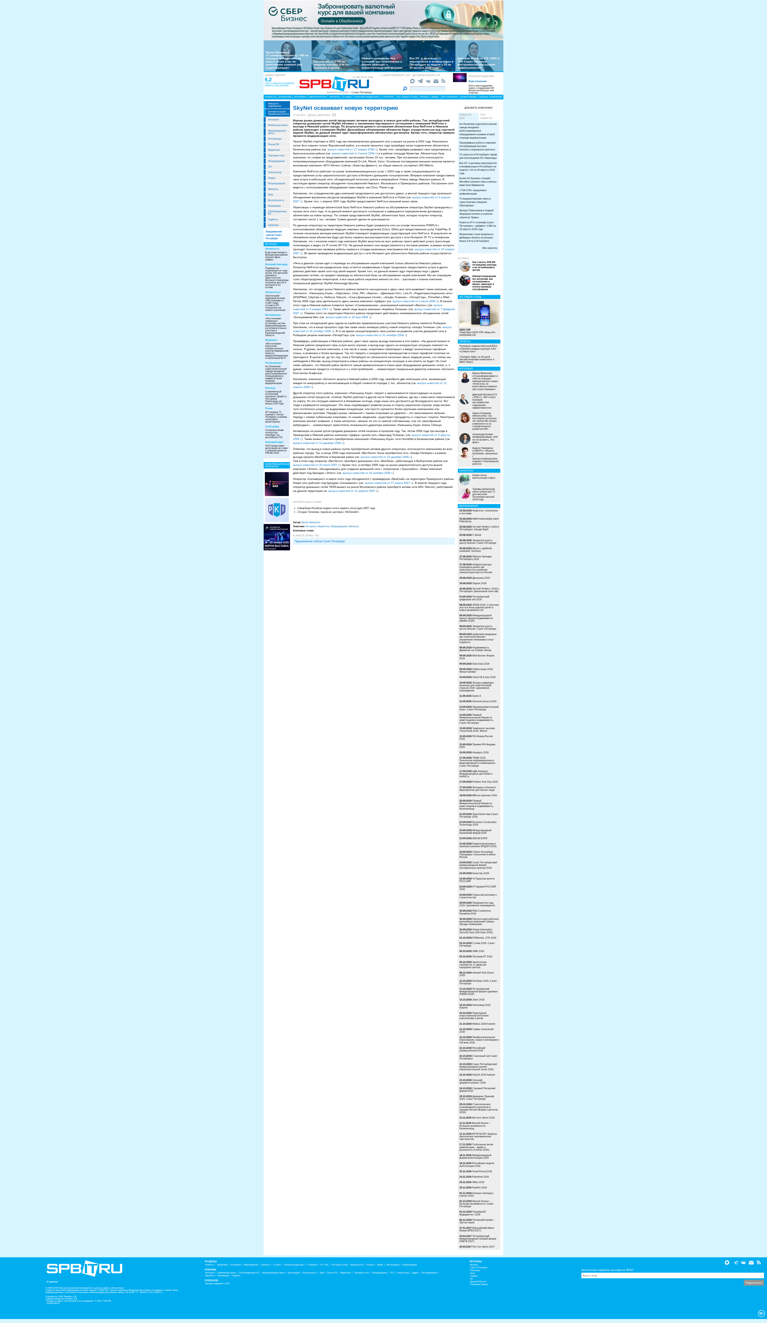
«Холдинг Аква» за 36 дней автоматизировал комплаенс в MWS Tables (476, 359)
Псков (268, 408)
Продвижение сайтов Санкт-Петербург (274, 235)
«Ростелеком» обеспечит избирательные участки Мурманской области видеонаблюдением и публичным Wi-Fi (276, 350)
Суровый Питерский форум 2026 (477, 1089)
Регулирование (276, 183)
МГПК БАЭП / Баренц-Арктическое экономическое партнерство (478, 1136)
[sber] (383, 20)
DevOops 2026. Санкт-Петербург (478, 982)
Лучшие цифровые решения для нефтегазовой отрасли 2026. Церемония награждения (476, 686)
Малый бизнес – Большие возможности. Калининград (475, 1126)
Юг (471, 1279)
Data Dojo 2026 (481, 663)
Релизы (424, 97)
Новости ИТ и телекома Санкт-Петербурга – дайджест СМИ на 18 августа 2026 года (477, 226)
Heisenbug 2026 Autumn (475, 1006)
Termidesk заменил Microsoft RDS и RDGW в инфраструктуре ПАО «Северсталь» (478, 349)
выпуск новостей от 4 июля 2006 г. (354, 153)
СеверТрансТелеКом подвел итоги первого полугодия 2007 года (336, 508)
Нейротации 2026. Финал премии (476, 670)
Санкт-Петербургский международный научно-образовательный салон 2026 (478, 1067)
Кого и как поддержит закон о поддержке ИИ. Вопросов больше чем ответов (482, 89)
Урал (472, 1273)
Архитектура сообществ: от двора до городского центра (473, 965)
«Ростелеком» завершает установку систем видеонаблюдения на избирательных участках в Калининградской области (275, 327)
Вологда (270, 388)
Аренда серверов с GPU (217, 1283)
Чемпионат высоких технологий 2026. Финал (477, 729)
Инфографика (469, 97)
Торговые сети (276, 155)
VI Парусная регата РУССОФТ (477, 880)
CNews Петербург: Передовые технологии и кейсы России (477, 855)
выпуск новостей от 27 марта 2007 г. (388, 482)
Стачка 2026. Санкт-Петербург (477, 944)
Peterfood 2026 (480, 1176)
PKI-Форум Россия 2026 (476, 737)
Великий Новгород (276, 264)
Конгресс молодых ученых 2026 (476, 1194)
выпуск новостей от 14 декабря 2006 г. (318, 443)
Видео (435, 97)
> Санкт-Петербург (361, 92)
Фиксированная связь (277, 132)
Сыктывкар (272, 426)
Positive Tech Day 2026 (485, 781)
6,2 (268, 79)
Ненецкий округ (274, 442)
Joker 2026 (478, 999)
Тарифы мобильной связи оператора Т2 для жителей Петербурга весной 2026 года (483, 494)
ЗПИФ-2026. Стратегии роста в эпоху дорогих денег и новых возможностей (479, 607)
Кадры (271, 178)
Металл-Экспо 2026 (483, 1117)
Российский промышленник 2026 (472, 1049)
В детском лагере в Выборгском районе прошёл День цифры (276, 256)
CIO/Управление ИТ (277, 212)
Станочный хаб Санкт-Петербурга (478, 1057)
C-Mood (476, 535)
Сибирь (474, 1276)
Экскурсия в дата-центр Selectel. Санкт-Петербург (477, 541)
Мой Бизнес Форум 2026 (476, 657)
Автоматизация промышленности (278, 112)
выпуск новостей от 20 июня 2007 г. (316, 464)
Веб (322, 1273)
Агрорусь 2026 (480, 752)
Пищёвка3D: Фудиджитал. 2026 (472, 1213)
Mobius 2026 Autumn (483, 1023)
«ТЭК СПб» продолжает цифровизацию (473, 192)
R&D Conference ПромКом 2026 (475, 912)
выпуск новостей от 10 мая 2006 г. (348, 317)
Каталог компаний (490, 97)
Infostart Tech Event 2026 (476, 974)
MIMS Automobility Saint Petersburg (479, 520)
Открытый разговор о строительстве (478, 896)
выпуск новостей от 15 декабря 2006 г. (386, 457)
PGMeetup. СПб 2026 (484, 937)
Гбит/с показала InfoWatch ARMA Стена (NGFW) (279, 84)
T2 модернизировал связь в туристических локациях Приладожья (475, 202)
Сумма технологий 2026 (476, 1030)
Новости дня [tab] (465, 116)
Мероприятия (317, 97)
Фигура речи (357, 1265)
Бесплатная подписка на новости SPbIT (607, 1269)
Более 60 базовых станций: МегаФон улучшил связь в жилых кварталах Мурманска (478, 182)
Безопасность (276, 200)
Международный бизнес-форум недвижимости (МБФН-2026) (476, 618)
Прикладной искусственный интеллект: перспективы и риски (474, 1016)
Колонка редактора (481, 76)
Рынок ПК (273, 144)
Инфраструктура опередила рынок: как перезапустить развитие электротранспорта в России (475, 568)
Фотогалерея (450, 97)
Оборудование (276, 161)
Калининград (273, 315)
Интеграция (275, 139)
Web (270, 195)
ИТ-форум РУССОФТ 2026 (477, 888)
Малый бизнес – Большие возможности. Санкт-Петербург (476, 1204)
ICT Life (324, 1265)
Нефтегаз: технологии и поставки (478, 512)
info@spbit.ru (53, 1303)
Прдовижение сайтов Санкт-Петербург (320, 541)
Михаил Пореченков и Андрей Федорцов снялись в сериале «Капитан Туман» (476, 214)
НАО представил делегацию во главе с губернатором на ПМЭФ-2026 (276, 449)
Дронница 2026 (481, 578)
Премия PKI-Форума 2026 (477, 745)
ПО (270, 167)
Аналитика (285, 97)
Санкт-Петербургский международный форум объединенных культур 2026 (478, 865)
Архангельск (273, 292)
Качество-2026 (480, 873)
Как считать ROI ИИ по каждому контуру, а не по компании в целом (331, 64)
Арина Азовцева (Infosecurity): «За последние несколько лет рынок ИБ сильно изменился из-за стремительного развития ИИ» (484, 421)
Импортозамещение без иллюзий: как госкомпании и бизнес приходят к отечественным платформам (382, 63)
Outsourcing (274, 172)
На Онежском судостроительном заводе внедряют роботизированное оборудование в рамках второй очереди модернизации (276, 375)
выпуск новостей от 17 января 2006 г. (352, 149)
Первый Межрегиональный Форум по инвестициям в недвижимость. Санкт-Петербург (476, 719)
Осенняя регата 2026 (484, 701)
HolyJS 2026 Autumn (483, 1074)
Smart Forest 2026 (482, 1171)
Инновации (274, 206)
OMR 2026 (478, 951)
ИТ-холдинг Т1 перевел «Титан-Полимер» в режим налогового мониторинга (276, 417)
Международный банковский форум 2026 (475, 831)
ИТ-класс (464, 258)
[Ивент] (277, 483)
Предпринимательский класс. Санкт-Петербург (479, 708)
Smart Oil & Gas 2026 (484, 677)
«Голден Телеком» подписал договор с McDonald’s (328, 511)
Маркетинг (274, 150)
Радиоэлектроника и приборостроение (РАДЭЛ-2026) (478, 845)
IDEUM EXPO (479, 838)
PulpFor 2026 (479, 1187)
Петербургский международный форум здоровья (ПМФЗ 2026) (478, 991)
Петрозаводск (273, 362)
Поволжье (475, 1270)
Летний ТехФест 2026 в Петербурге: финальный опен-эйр (479, 590)
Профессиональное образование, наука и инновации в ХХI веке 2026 (479, 1040)
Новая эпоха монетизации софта (483, 476)
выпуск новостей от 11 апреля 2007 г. (352, 490)
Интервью (300, 97)
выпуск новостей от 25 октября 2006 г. (368, 472)
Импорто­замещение (274, 104)
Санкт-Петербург (478, 1267)
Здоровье (273, 225)
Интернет (273, 119)
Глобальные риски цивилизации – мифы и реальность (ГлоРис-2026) (476, 1147)
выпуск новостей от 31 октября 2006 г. (381, 335)
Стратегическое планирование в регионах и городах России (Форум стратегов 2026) (478, 1108)
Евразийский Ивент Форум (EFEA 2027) (477, 1229)
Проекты (334, 97)
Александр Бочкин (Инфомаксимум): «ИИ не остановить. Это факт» (485, 438)
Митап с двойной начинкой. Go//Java (475, 549)
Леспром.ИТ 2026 (482, 956)
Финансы (273, 189)
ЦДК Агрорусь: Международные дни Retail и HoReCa (475, 774)
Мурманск (271, 340)
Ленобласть (272, 248)
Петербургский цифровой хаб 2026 (474, 598)
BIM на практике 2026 (484, 795)
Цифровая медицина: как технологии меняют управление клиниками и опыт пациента (478, 638)
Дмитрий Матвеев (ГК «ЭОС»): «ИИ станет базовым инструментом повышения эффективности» (478, 63)
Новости (270, 97)
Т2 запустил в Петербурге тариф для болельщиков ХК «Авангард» (478, 156)
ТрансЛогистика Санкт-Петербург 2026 (479, 815)
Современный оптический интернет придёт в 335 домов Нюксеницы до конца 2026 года (276, 397)
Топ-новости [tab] (486, 116)
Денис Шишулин (319, 115)
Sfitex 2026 (478, 1182)
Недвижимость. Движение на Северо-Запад (475, 649)
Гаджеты (273, 219)
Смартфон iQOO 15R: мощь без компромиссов (477, 332)
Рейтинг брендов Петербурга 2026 (475, 558)
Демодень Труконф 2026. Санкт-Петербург (476, 1097)
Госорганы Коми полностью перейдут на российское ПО (274, 434)
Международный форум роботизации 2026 (475, 1156)
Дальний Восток (478, 1281)
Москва (474, 1265)
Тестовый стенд (406, 97)
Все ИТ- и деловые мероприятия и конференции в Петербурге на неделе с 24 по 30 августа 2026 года (431, 63)
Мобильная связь (278, 125)
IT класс (347, 97)
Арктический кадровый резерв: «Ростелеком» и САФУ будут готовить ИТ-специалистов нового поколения (275, 303)
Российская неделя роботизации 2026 (476, 1164)
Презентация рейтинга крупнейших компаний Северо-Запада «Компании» (479, 922)
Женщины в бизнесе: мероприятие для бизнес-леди (477, 788)
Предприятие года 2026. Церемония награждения (477, 904)
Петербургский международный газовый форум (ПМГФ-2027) (477, 1239)
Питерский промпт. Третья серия (476, 1221)
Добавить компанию (478, 107)
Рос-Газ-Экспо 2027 (483, 1246)
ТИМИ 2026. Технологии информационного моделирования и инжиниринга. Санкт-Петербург (477, 761)
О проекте (52, 1282)
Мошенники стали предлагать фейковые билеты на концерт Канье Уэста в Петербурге (476, 237)
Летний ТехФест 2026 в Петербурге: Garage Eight (479, 528)
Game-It (476, 696)
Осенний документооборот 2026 (472, 1081)
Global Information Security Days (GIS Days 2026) (476, 931)
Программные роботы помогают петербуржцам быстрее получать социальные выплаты (477, 146)
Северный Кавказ (479, 1284)
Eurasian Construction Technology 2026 (478, 823)
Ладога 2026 (479, 583)
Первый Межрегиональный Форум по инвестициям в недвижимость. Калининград (476, 804)
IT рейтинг (387, 97)
